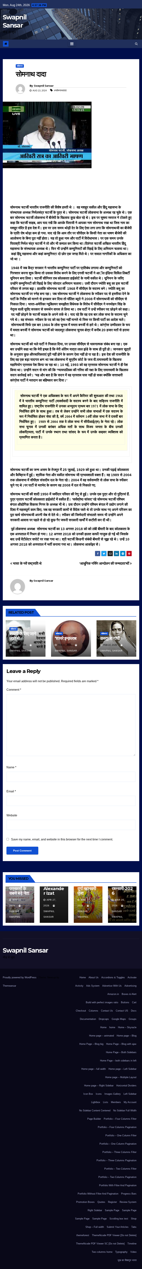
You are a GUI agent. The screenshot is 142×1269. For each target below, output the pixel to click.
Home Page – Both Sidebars (121, 1052)
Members (116, 1102)
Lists (105, 1102)
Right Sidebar (95, 1210)
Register (112, 1202)
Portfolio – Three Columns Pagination (116, 1160)
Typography (121, 1252)
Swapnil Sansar (43, 85)
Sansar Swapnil (15, 914)
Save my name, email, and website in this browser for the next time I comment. (62, 839)
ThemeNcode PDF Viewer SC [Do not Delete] (100, 1243)
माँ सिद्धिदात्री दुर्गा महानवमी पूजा (87, 888)
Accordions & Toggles (113, 977)
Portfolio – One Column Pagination (117, 1143)
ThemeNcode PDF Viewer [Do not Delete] (114, 1235)
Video (133, 1252)
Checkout (81, 1010)
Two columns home (102, 1252)
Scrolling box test (118, 1218)
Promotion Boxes (85, 1202)
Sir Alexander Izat (53, 888)
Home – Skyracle (127, 1027)
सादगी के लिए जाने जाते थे (22, 636)
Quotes (101, 1202)
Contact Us (107, 1010)
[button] (136, 43)
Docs (133, 1010)
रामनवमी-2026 (122, 891)
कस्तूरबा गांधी (110, 638)
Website (11, 815)
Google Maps (119, 1019)
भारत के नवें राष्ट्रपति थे (27, 563)
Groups (132, 1019)
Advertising (130, 985)
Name (11, 767)
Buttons (125, 1002)
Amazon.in (113, 994)
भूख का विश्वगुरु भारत (127, 1260)
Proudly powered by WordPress (20, 977)
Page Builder (94, 1118)
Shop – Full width (94, 1227)
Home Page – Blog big (91, 1044)
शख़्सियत (20, 66)
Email (11, 791)
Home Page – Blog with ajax (121, 1044)
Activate (132, 977)
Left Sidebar (130, 1093)
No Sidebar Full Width (124, 1110)
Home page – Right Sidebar (99, 1085)
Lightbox (95, 1102)
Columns (93, 1010)
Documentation (88, 1019)
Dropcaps (104, 1019)
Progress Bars (128, 1193)
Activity (79, 985)
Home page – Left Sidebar (122, 1069)
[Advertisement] (71, 187)
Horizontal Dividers (126, 1085)
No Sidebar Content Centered (94, 1110)
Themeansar (9, 985)
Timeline (131, 1243)
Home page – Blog (126, 1035)
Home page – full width (93, 1069)
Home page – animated (101, 1035)
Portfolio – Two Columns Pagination (117, 1177)
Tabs (133, 1227)
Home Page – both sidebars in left (118, 1060)
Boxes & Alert (129, 994)
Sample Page (112, 1210)
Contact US (122, 1010)
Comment (13, 689)
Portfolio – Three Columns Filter (119, 1152)
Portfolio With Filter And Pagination (117, 1185)
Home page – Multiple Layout (120, 1077)
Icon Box (88, 1093)
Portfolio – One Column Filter (120, 1135)
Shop (133, 1218)
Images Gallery (112, 1093)
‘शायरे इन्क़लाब (65, 638)
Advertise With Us (112, 985)
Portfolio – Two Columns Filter (120, 1168)
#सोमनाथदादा (60, 90)
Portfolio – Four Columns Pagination (117, 1127)
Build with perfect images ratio (102, 1002)
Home (83, 977)
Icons (99, 1093)
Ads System (92, 985)
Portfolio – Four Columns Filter (120, 1118)
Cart (134, 1002)
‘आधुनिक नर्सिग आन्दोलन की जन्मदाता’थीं (104, 563)
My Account (130, 1102)
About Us (94, 977)
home (112, 1027)
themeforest (82, 1235)
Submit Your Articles (118, 1227)
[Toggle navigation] (72, 44)
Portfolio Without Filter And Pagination (98, 1193)
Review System (128, 1202)
